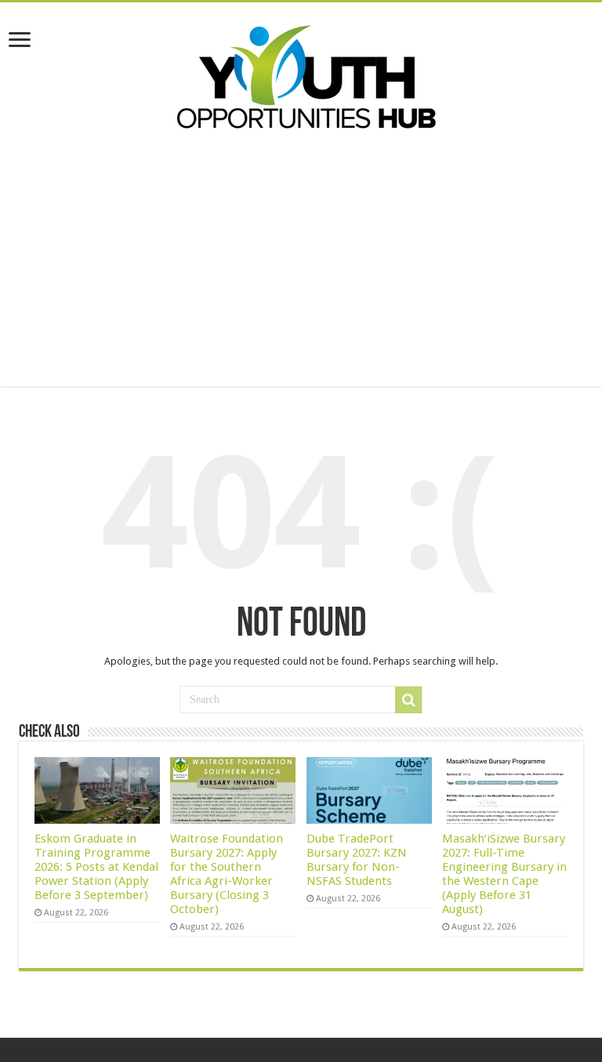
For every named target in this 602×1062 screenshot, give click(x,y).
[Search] (408, 700)
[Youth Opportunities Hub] (301, 73)
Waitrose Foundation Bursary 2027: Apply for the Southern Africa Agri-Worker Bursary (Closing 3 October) (226, 874)
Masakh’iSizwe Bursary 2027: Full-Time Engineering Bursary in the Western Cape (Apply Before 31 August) (504, 874)
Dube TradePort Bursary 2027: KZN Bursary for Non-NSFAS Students (356, 860)
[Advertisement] (301, 276)
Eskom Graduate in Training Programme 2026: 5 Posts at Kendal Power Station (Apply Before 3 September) (96, 867)
